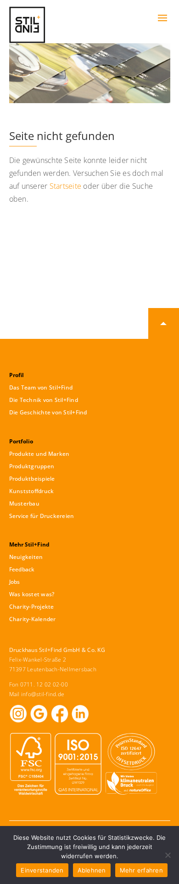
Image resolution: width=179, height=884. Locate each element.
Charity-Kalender (32, 619)
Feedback (22, 569)
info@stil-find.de (42, 694)
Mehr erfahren (141, 870)
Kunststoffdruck (31, 491)
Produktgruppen (32, 466)
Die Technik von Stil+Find (43, 400)
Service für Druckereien (41, 516)
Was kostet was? (32, 594)
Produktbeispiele (32, 479)
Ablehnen (92, 870)
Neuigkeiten (26, 557)
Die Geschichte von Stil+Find (48, 412)
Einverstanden (42, 870)
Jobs (14, 582)
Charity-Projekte (31, 607)
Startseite (66, 186)
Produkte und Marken (39, 454)
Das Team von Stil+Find (41, 387)
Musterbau (24, 503)
